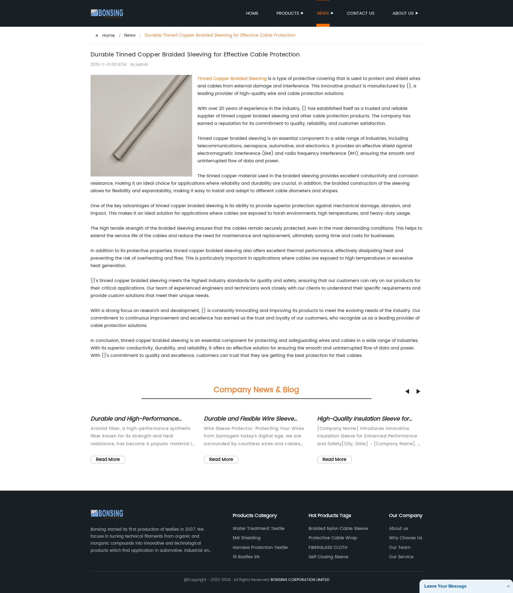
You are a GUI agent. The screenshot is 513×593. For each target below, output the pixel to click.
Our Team (399, 547)
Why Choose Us (405, 537)
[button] (407, 391)
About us (403, 13)
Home (252, 13)
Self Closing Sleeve (328, 557)
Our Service (401, 556)
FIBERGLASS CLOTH (328, 547)
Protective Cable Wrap (333, 538)
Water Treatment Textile (259, 528)
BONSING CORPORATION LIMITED (300, 580)
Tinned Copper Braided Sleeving (232, 78)
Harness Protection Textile (260, 547)
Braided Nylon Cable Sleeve (338, 528)
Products (288, 13)
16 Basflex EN (246, 557)
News (323, 13)
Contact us (360, 13)
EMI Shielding (247, 538)
